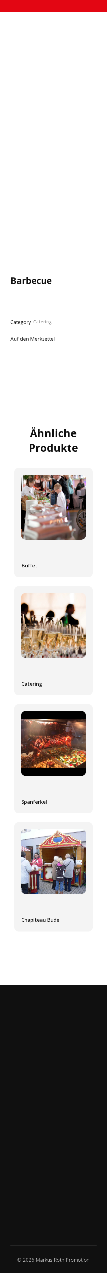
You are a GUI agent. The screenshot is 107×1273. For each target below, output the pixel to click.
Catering (42, 322)
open (86, 112)
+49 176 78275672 (57, 1099)
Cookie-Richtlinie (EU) (41, 1199)
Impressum (32, 1187)
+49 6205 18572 (59, 1092)
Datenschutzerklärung (42, 1175)
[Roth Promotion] (27, 37)
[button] (38, 339)
